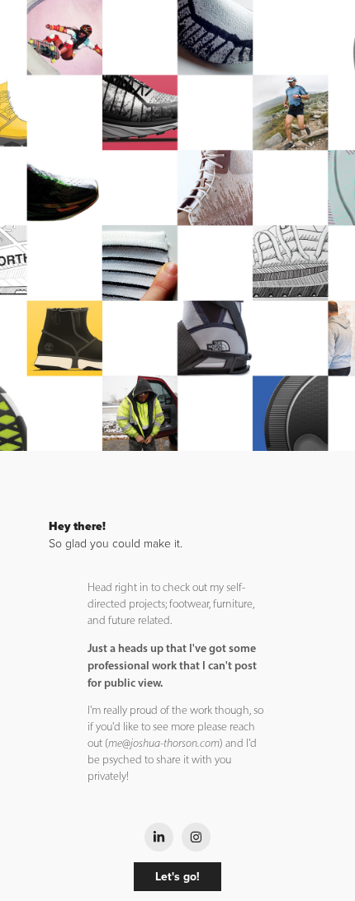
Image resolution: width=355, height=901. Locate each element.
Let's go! (177, 876)
